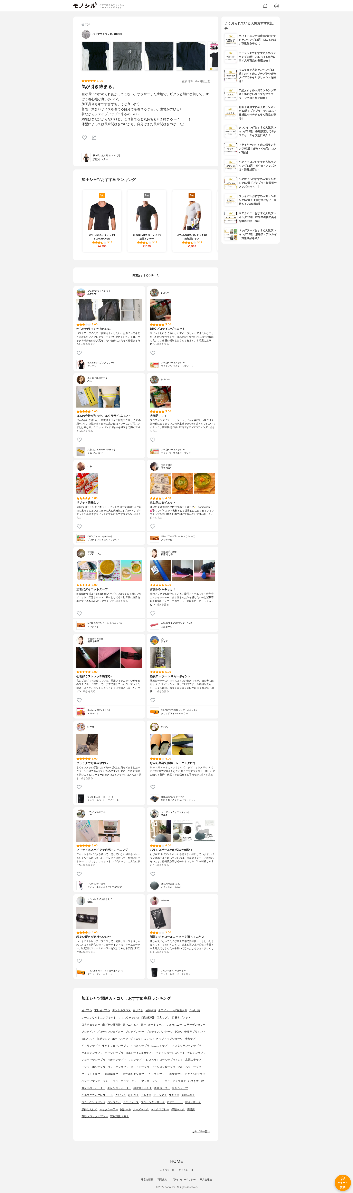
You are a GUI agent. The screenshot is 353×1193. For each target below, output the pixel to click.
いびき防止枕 (196, 1081)
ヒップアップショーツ (169, 1038)
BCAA (178, 1031)
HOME (176, 1161)
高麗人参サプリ (194, 1059)
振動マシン (103, 1038)
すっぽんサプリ (140, 1045)
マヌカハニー (174, 1024)
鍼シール (125, 1109)
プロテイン (88, 1031)
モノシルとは (186, 1170)
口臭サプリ (163, 1017)
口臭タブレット (181, 1017)
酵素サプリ (191, 1038)
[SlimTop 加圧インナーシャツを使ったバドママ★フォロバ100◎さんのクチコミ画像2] (127, 56)
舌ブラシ (138, 1010)
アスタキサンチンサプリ (186, 1045)
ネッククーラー (108, 1109)
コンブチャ (114, 1102)
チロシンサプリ (196, 1052)
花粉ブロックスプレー (95, 1116)
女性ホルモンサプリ (135, 1074)
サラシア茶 (160, 1095)
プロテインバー (134, 1031)
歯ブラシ (87, 1010)
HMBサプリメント (195, 1031)
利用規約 (162, 1179)
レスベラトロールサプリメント (164, 1059)
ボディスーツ (120, 1038)
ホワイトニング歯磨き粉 (172, 1010)
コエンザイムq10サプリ (139, 1052)
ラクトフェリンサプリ (115, 1045)
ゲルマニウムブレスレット (97, 1095)
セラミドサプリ (140, 1066)
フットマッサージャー (126, 1081)
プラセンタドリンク (153, 1102)
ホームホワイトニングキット (99, 1017)
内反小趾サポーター (93, 1088)
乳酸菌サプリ (113, 1074)
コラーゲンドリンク (93, 1102)
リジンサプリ (136, 1059)
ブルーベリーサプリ (189, 1066)
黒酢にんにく (89, 1109)
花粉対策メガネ (119, 1116)
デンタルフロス (121, 1010)
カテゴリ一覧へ (201, 1131)
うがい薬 (194, 1010)
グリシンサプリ (114, 1052)
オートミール (156, 1024)
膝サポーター (162, 1088)
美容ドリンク (193, 1102)
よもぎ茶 (146, 1095)
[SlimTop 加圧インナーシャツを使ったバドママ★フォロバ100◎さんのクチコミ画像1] (96, 56)
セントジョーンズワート (170, 1052)
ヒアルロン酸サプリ (163, 1066)
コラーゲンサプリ (118, 1066)
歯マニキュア (131, 1024)
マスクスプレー (160, 1109)
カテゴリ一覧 (167, 1170)
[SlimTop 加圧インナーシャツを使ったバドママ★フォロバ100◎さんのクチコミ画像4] (190, 56)
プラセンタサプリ (92, 1074)
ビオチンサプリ (116, 1059)
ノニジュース (131, 1102)
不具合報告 (206, 1179)
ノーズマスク (141, 1109)
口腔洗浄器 (148, 1017)
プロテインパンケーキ (159, 1031)
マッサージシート (152, 1081)
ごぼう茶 (120, 1095)
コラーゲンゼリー (194, 1024)
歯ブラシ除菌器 (111, 1024)
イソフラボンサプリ (93, 1066)
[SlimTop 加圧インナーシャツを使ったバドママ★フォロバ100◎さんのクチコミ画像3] (159, 56)
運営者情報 (147, 1179)
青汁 (143, 1024)
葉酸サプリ (176, 1074)
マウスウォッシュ (128, 1017)
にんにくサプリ (160, 1045)
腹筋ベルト (88, 1038)
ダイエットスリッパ (142, 1038)
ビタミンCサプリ (195, 1074)
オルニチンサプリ (92, 1052)
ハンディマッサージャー (96, 1081)
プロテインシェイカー (110, 1031)
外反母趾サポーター (119, 1088)
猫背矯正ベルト (142, 1088)
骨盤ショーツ (180, 1088)
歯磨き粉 (150, 1010)
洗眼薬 (191, 1109)
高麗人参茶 (188, 1095)
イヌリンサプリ (91, 1045)
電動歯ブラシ (102, 1010)
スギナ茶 (174, 1095)
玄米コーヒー (175, 1102)
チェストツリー (158, 1074)
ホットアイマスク (175, 1081)
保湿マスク (178, 1109)
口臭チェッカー (91, 1024)
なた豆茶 (133, 1095)
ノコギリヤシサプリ (93, 1059)
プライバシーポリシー (183, 1179)
